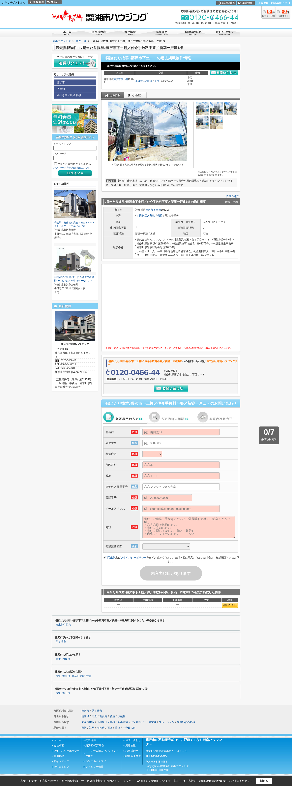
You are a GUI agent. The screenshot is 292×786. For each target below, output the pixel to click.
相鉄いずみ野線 (186, 722)
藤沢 (84, 727)
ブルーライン (166, 722)
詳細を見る (229, 605)
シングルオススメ (95, 761)
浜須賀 (121, 716)
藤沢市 (117, 79)
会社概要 (59, 745)
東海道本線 (87, 722)
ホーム (57, 740)
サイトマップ (61, 761)
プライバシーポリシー (133, 557)
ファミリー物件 (94, 766)
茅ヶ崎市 (61, 641)
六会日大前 (78, 676)
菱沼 (112, 716)
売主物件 (90, 740)
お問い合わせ (133, 740)
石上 (109, 727)
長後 (156, 80)
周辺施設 (130, 745)
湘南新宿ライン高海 (129, 722)
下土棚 (124, 79)
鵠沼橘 (85, 716)
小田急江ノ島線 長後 (69, 95)
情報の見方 (232, 196)
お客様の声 (131, 750)
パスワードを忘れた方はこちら (71, 167)
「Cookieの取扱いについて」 (212, 781)
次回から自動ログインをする (74, 164)
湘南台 (66, 676)
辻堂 (88, 676)
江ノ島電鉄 (149, 722)
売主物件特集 (63, 624)
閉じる (264, 780)
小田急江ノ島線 (143, 80)
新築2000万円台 (94, 745)
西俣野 (66, 659)
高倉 (58, 659)
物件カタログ (61, 766)
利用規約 (110, 557)
